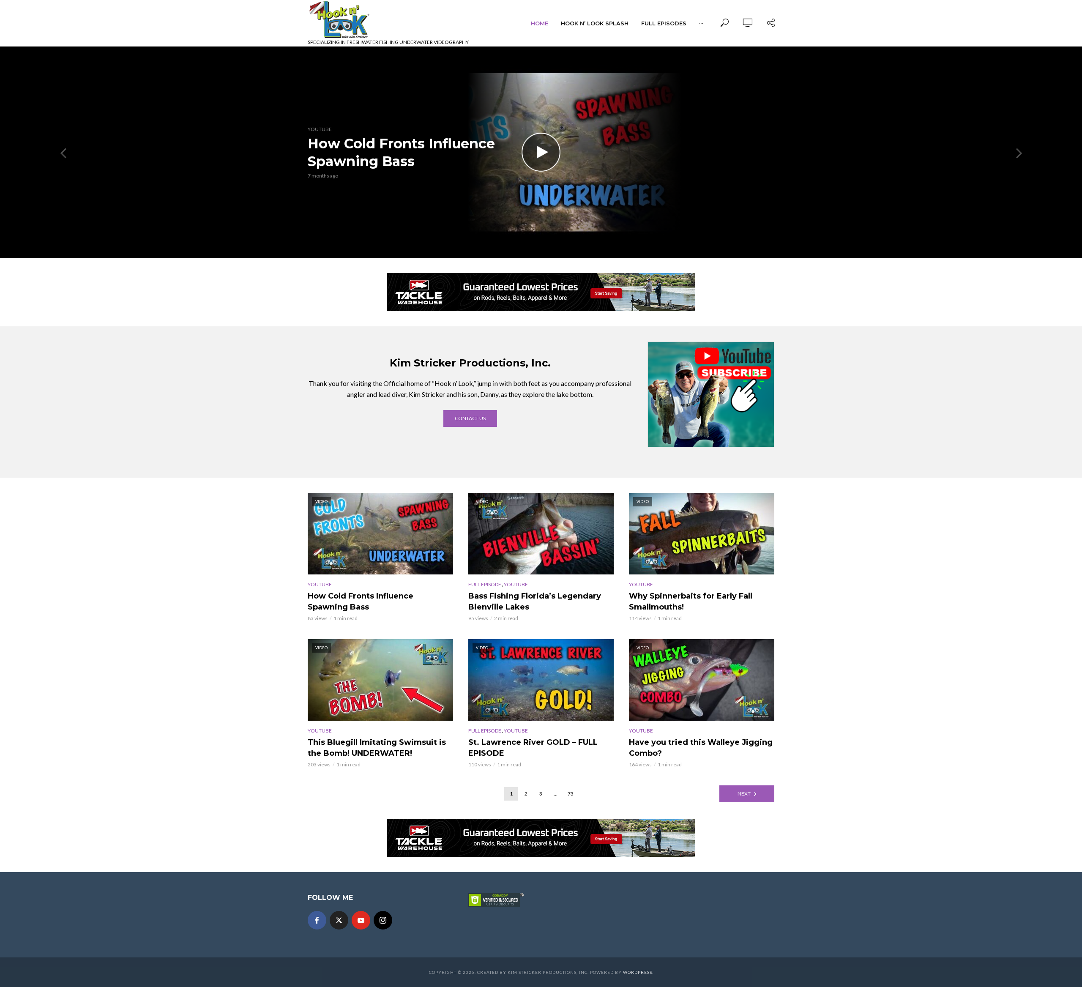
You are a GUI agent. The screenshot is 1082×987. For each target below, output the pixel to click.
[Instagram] (383, 920)
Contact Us (470, 418)
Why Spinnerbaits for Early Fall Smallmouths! (690, 601)
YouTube (320, 129)
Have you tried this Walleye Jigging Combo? (701, 748)
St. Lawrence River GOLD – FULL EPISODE (533, 748)
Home (539, 23)
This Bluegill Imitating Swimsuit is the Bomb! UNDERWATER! (377, 748)
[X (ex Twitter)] (339, 920)
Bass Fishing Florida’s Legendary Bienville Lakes (534, 601)
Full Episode (484, 584)
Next (744, 793)
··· (701, 23)
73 (571, 793)
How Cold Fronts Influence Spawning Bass (401, 152)
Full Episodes (663, 23)
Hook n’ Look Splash (594, 23)
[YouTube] (361, 920)
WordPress (637, 972)
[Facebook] (317, 920)
